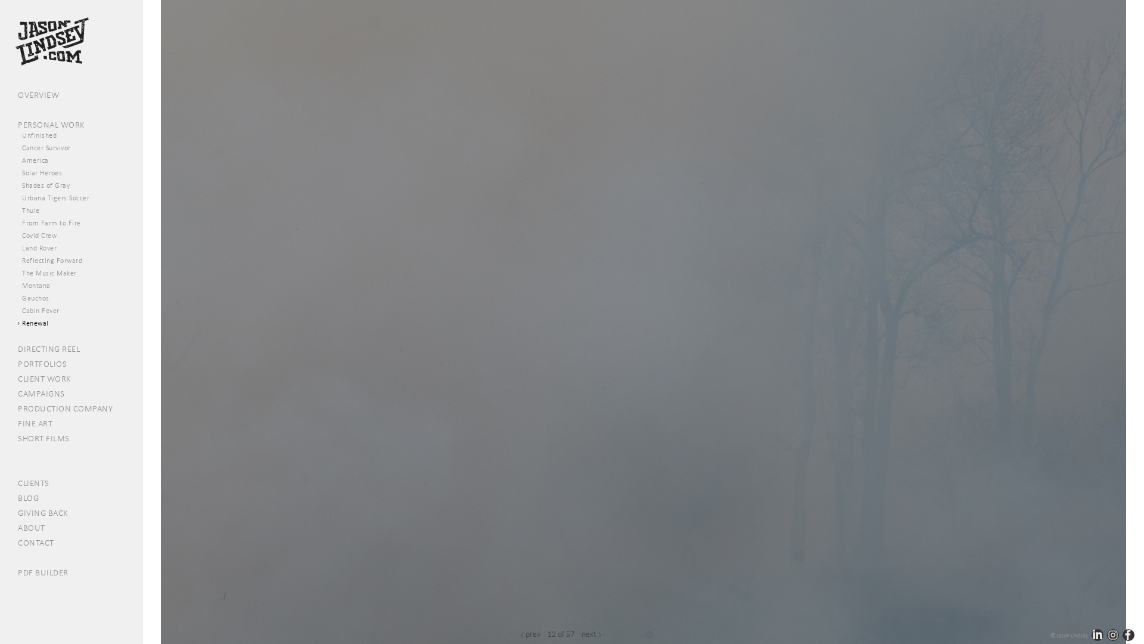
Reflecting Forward (52, 260)
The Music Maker (49, 273)
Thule (31, 210)
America (35, 160)
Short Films (44, 438)
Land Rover (39, 248)
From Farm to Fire (51, 223)
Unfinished (39, 135)
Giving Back (43, 512)
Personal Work (51, 124)
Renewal (35, 323)
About (31, 527)
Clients (33, 483)
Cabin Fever (41, 310)
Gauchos (35, 298)
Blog (28, 498)
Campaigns (41, 393)
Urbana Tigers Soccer (55, 198)
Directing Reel (49, 348)
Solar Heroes (42, 173)
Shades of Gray (46, 185)
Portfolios (42, 363)
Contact (36, 542)
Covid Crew (39, 235)
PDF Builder (43, 572)
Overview (38, 94)
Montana (36, 285)
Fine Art (35, 423)
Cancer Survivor (46, 148)
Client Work (45, 378)
